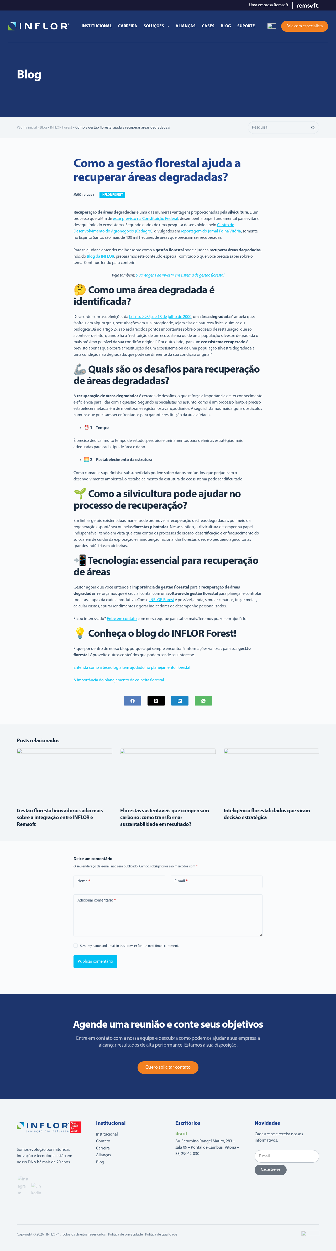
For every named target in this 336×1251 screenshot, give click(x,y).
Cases (208, 26)
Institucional (97, 26)
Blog (226, 26)
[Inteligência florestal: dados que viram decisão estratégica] (271, 775)
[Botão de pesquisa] (313, 127)
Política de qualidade (161, 1235)
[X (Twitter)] (156, 701)
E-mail (181, 881)
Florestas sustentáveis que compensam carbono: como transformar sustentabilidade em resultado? (164, 817)
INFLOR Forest (61, 128)
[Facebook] (132, 701)
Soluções (154, 26)
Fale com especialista (304, 26)
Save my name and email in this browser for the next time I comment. (129, 946)
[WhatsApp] (203, 701)
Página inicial (27, 128)
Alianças (186, 26)
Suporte (246, 26)
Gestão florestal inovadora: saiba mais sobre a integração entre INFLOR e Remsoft (60, 817)
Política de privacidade (125, 1235)
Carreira (127, 26)
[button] (271, 26)
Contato (103, 1141)
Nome (83, 881)
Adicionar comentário (96, 901)
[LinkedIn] (179, 701)
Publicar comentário (95, 962)
